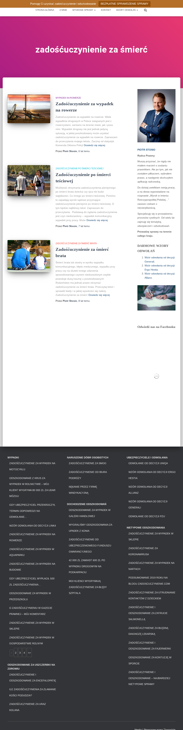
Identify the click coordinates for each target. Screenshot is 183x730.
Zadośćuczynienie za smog (87, 463)
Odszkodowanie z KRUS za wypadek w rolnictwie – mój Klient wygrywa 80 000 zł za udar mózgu (32, 487)
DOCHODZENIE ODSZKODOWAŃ (86, 504)
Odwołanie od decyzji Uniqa (148, 463)
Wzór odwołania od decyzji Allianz (147, 489)
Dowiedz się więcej (94, 145)
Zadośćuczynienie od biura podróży (88, 475)
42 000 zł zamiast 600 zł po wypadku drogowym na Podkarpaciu (87, 566)
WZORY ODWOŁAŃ (126, 10)
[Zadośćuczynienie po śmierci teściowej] (29, 180)
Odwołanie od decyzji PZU (146, 516)
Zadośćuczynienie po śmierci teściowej (79, 168)
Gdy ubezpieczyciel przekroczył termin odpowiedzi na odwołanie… (32, 510)
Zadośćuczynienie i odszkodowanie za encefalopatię (32, 677)
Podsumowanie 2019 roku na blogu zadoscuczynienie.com (149, 580)
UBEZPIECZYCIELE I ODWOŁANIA (147, 457)
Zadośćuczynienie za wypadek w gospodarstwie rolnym (31, 640)
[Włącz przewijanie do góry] (175, 722)
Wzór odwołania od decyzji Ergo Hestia (151, 475)
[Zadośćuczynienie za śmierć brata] (29, 256)
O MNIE (63, 10)
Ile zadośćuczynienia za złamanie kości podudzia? (32, 692)
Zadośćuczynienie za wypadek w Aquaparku (31, 552)
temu (84, 151)
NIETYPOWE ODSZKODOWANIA (146, 527)
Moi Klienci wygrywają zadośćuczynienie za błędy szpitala (88, 587)
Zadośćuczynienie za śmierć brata (76, 243)
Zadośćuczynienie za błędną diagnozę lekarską (148, 631)
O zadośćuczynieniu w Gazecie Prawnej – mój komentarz (30, 610)
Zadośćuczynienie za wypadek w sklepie (31, 625)
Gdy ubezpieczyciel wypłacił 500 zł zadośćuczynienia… (32, 581)
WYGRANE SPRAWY (83, 10)
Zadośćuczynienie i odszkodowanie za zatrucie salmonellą (147, 613)
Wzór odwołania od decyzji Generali (147, 504)
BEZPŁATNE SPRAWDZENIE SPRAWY (124, 3)
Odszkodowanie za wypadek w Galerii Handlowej (89, 513)
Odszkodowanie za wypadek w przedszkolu (30, 596)
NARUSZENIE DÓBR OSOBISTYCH (87, 457)
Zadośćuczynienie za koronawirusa (143, 551)
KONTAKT (106, 10)
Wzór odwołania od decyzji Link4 (32, 525)
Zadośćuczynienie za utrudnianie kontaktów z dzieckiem (151, 595)
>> (29, 652)
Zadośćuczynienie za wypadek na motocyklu (32, 466)
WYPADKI (13, 457)
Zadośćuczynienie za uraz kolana (27, 707)
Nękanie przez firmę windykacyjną (83, 489)
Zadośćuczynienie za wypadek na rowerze (32, 537)
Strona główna (44, 10)
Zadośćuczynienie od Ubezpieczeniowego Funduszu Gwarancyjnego (90, 545)
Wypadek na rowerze (68, 98)
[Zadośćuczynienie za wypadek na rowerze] (29, 108)
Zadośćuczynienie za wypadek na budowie (32, 566)
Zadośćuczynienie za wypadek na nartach (151, 565)
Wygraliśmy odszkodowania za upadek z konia (90, 527)
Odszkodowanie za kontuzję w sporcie (149, 660)
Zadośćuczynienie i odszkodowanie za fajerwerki (149, 645)
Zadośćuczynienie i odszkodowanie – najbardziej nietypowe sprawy (149, 678)
